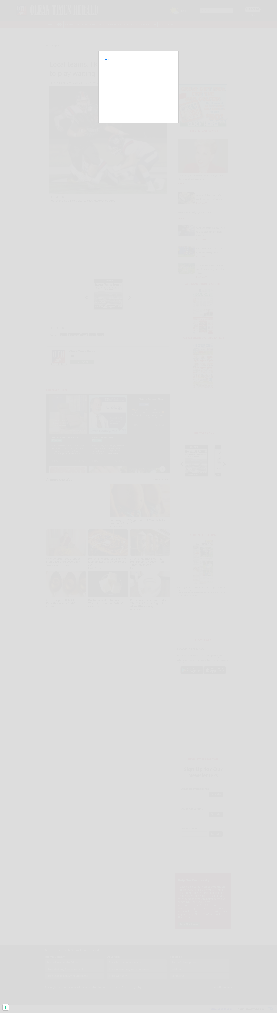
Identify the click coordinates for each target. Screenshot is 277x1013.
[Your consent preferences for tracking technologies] (6, 1007)
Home (106, 59)
